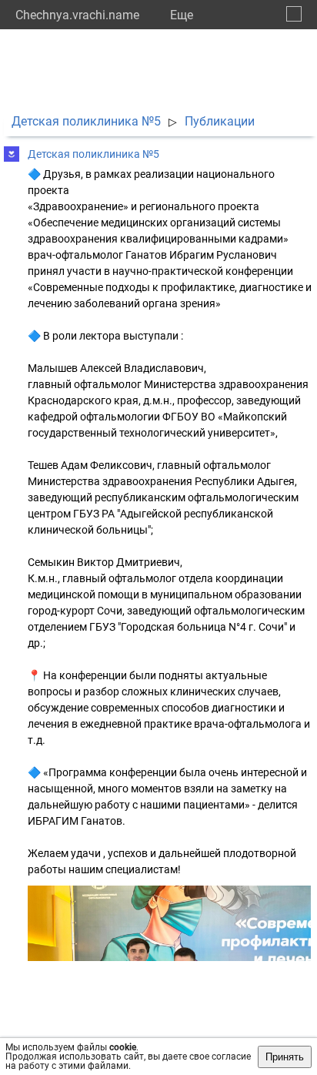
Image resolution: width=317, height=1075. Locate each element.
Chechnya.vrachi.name (77, 15)
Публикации (220, 121)
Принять (284, 1057)
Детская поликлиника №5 (86, 121)
